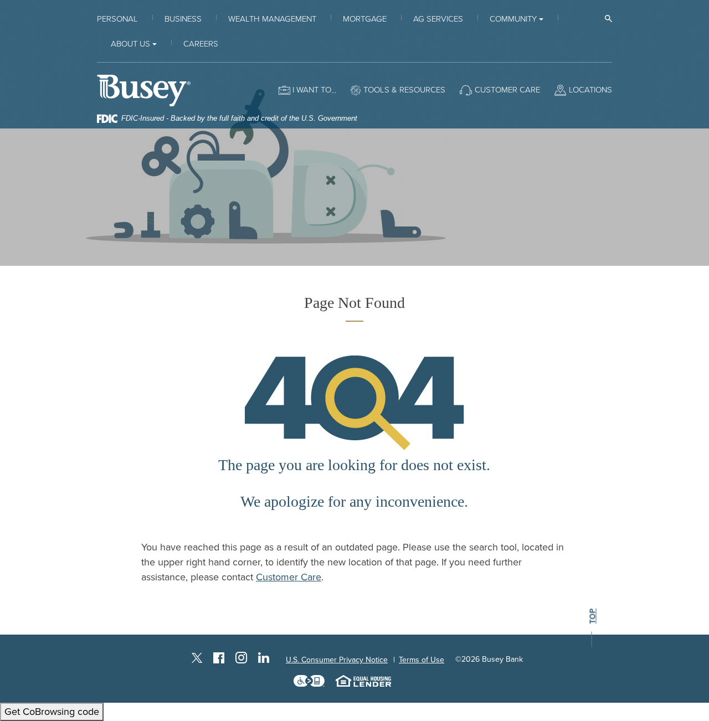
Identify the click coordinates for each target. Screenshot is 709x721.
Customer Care (288, 577)
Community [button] (513, 19)
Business (183, 19)
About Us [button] (130, 44)
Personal (117, 19)
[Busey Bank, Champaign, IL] (144, 90)
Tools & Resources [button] (404, 90)
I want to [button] (311, 90)
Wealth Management (272, 19)
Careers (200, 44)
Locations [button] (590, 90)
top (593, 617)
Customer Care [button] (507, 90)
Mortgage (365, 19)
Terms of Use (421, 660)
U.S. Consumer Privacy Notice (337, 660)
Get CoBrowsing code (51, 711)
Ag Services (438, 19)
